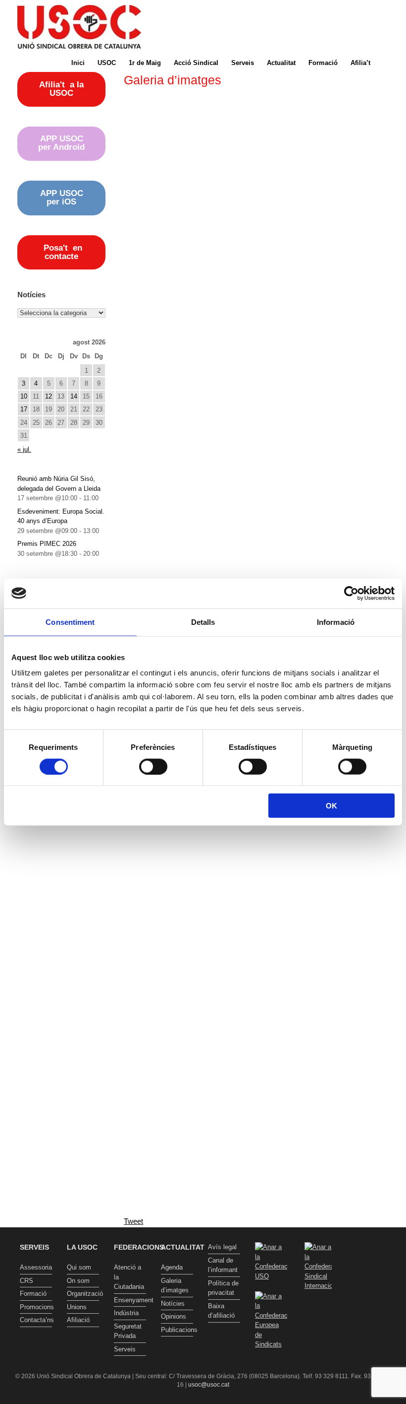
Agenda (172, 1267)
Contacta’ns (36, 1320)
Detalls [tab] (203, 621)
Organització (83, 1293)
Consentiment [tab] (70, 621)
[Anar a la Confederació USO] (271, 1276)
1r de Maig (145, 63)
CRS (26, 1280)
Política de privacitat (223, 1288)
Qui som (79, 1267)
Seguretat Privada (128, 1331)
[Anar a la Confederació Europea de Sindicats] (271, 1344)
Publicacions (177, 1330)
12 (48, 396)
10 (23, 396)
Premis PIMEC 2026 (46, 543)
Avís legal (222, 1247)
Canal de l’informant (223, 1265)
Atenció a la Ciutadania (129, 1277)
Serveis (242, 63)
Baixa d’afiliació (221, 1311)
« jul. (24, 449)
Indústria (126, 1313)
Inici (78, 63)
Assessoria (36, 1267)
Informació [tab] (336, 621)
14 (73, 396)
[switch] (153, 766)
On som (78, 1280)
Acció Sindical (196, 63)
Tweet (133, 1221)
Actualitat (281, 63)
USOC (107, 63)
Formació (323, 63)
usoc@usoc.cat (208, 1385)
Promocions (36, 1307)
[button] (391, 63)
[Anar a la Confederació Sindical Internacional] (318, 1266)
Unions (77, 1307)
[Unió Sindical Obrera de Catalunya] (79, 27)
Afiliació (78, 1320)
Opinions (173, 1316)
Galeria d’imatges (175, 1285)
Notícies (173, 1303)
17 (23, 409)
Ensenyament (130, 1300)
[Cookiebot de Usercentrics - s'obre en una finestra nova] (351, 593)
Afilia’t (360, 63)
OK (331, 806)
